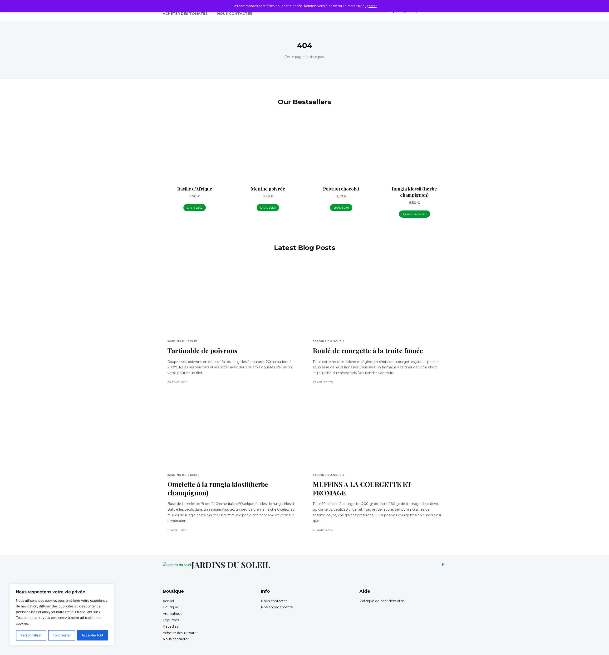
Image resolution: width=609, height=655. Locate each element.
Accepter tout (92, 635)
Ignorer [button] (371, 6)
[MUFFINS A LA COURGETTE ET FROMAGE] (377, 432)
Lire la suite (194, 207)
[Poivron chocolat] (341, 150)
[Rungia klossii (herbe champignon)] (414, 150)
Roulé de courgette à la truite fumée (368, 350)
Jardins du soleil (183, 341)
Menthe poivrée (268, 189)
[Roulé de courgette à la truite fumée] (377, 298)
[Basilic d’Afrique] (194, 150)
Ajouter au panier (415, 214)
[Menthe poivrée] (268, 150)
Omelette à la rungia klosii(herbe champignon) (217, 488)
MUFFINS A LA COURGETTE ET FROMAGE (362, 488)
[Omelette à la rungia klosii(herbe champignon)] (232, 432)
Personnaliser (31, 635)
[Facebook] (442, 564)
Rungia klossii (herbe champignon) (414, 192)
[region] (62, 614)
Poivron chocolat (341, 189)
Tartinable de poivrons (202, 350)
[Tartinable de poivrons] (232, 298)
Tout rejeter (62, 635)
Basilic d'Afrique (194, 189)
